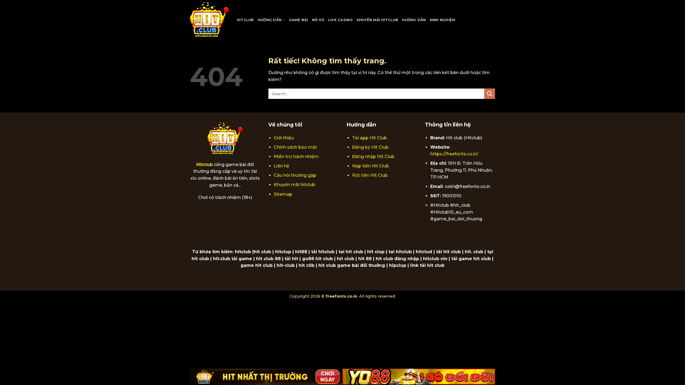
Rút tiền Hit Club (370, 175)
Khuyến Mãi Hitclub (377, 20)
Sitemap (283, 194)
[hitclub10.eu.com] (209, 20)
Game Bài (298, 20)
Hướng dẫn (269, 20)
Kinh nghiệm (442, 20)
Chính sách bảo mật (295, 147)
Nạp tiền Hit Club (370, 165)
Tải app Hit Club (369, 137)
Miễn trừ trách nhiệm (296, 156)
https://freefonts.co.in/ (454, 153)
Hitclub (245, 20)
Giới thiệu (284, 137)
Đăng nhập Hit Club (373, 156)
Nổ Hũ (318, 20)
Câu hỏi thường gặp (295, 175)
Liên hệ (281, 165)
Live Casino (340, 20)
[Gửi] (489, 93)
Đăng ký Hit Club (370, 147)
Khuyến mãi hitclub (294, 184)
